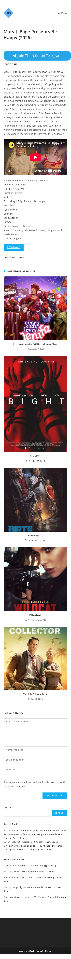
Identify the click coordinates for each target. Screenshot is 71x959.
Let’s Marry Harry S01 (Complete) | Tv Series (33, 871)
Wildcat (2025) (35, 614)
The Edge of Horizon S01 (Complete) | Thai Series (27, 849)
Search (7, 807)
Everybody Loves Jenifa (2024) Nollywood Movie (35, 344)
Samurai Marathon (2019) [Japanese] (38, 865)
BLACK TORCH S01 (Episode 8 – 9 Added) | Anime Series (31, 841)
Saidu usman (10, 865)
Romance (21, 257)
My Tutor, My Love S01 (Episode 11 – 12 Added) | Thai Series (33, 845)
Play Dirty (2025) (35, 535)
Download (13, 247)
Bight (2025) (35, 456)
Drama (12, 257)
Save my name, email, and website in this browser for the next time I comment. (35, 784)
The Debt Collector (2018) (35, 694)
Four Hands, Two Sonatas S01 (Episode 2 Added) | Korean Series (35, 830)
